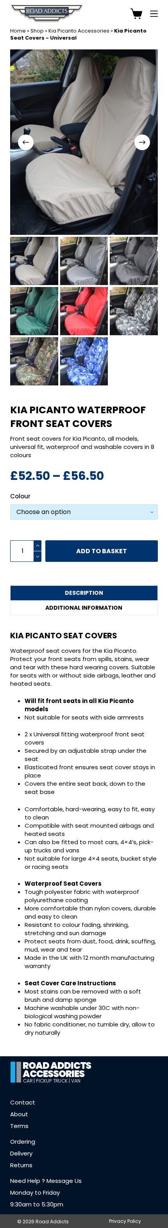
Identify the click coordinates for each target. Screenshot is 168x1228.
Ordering (22, 1141)
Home (18, 31)
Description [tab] (84, 593)
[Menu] (154, 14)
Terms (19, 1125)
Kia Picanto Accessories (78, 31)
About (19, 1114)
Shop (37, 31)
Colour (20, 496)
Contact (22, 1102)
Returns (21, 1165)
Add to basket (101, 551)
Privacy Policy (125, 1221)
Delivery (21, 1153)
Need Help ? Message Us (46, 1180)
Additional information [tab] (83, 608)
